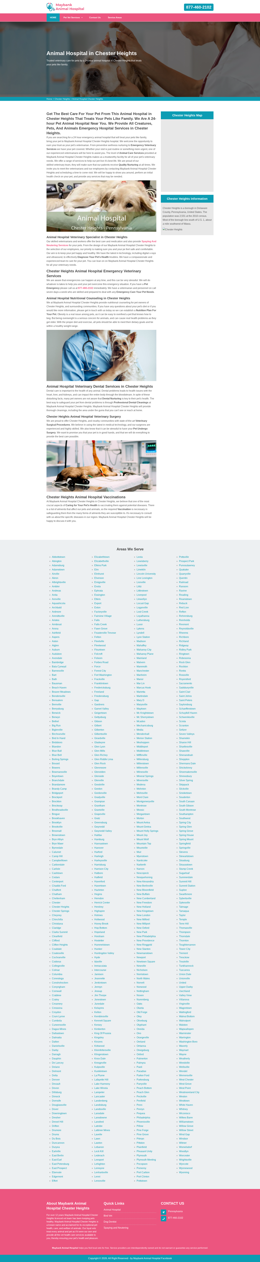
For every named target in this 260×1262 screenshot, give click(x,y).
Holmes (98, 915)
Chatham (57, 894)
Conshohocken (60, 982)
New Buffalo (143, 894)
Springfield (185, 843)
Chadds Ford (59, 885)
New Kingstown (145, 911)
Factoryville (100, 611)
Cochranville (58, 957)
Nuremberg (143, 999)
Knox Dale (100, 1058)
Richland (184, 641)
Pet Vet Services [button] (71, 17)
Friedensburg (101, 696)
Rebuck (183, 603)
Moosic (140, 810)
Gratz (97, 818)
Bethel (55, 721)
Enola (97, 586)
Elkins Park (100, 565)
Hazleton (99, 890)
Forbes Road (101, 662)
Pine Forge (143, 1130)
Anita (54, 595)
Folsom (98, 658)
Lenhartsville (101, 1172)
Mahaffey (141, 645)
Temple (183, 919)
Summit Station (187, 885)
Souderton (184, 797)
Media (140, 729)
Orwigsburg (143, 1050)
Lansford (99, 1121)
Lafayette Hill (101, 1079)
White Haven (186, 1105)
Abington (57, 561)
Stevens (183, 852)
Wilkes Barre (186, 1117)
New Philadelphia (146, 936)
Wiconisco (184, 1113)
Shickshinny (185, 767)
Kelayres (99, 1008)
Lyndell (140, 633)
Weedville (184, 1062)
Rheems (183, 633)
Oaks (139, 1003)
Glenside (99, 776)
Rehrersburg (185, 616)
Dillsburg (57, 1092)
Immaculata (100, 966)
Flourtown (99, 649)
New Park (142, 932)
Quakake (184, 569)
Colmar (56, 970)
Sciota (182, 721)
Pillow (140, 1126)
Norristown (142, 974)
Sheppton (184, 759)
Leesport (99, 1159)
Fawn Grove (100, 628)
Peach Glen (143, 1092)
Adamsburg (58, 565)
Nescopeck (143, 873)
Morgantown (143, 814)
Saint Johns (185, 696)
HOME (55, 17)
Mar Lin (141, 683)
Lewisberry (142, 561)
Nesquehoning (144, 877)
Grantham (99, 805)
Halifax (98, 835)
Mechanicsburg (145, 725)
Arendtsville (58, 616)
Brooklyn (56, 822)
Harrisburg (100, 864)
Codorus (56, 961)
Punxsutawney (187, 565)
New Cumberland (146, 898)
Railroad (183, 582)
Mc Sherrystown (145, 717)
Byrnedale (57, 848)
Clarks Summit (60, 932)
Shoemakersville (188, 772)
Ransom (183, 586)
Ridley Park (185, 649)
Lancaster (99, 1096)
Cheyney (57, 915)
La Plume (99, 1075)
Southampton (186, 814)
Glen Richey (101, 755)
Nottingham (143, 991)
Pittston (141, 1143)
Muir (139, 852)
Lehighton (99, 1164)
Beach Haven (59, 687)
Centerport (57, 881)
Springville (184, 848)
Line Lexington (144, 578)
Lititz (139, 586)
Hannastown (101, 843)
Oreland (141, 1041)
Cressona (57, 1008)
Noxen (140, 995)
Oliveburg (142, 1020)
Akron (55, 578)
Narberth (141, 864)
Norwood (141, 987)
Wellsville (184, 1067)
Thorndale (184, 936)
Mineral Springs (145, 776)
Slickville (184, 788)
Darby (55, 1050)
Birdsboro (57, 742)
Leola (140, 557)
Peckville (141, 1096)
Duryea (56, 1147)
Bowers (56, 767)
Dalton (55, 1041)
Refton (182, 611)
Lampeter (99, 1092)
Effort (54, 1181)
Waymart (183, 1050)
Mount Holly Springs (147, 831)
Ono (139, 1033)
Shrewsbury (185, 776)
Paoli (139, 1067)
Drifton (55, 1126)
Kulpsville (99, 1067)
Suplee (183, 890)
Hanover (99, 848)
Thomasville (185, 928)
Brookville (57, 826)
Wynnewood (185, 1168)
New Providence (145, 940)
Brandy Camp (59, 788)
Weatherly (184, 1058)
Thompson (184, 932)
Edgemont (57, 1176)
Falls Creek (100, 624)
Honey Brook (101, 923)
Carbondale (58, 864)
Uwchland (184, 991)
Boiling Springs (60, 759)
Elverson (99, 578)
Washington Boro (188, 1041)
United (182, 982)
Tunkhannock (186, 966)
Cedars (56, 877)
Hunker (98, 949)
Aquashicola (58, 603)
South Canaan (187, 801)
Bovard (56, 763)
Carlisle (56, 869)
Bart (54, 675)
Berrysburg (58, 708)
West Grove (185, 1084)
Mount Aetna (143, 822)
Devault (56, 1084)
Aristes (55, 620)
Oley (139, 1016)
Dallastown (58, 1033)
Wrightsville (185, 1159)
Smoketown (185, 793)
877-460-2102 (198, 7)
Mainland (142, 658)
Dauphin (56, 1058)
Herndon (99, 898)
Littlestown (142, 590)
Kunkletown (100, 1071)
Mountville (142, 848)
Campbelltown (59, 860)
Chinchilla (57, 919)
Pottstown (142, 1181)
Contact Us (95, 17)
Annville (56, 599)
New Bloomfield (145, 890)
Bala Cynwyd (59, 666)
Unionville (184, 978)
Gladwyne (99, 742)
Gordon (98, 788)
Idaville (98, 961)
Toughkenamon (187, 944)
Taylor (182, 915)
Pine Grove (143, 1134)
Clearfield (57, 936)
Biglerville (57, 729)
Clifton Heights (60, 944)
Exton (97, 607)
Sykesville (184, 902)
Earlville (56, 1151)
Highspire (99, 911)
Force (97, 666)
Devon (55, 1088)
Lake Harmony (102, 1084)
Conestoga (58, 978)
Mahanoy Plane (145, 654)
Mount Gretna (144, 826)
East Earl (57, 1159)
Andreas (56, 590)
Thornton (184, 940)
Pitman (140, 1138)
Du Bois (56, 1138)
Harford (98, 852)
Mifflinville (142, 755)
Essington (99, 595)
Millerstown (143, 763)
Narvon (140, 869)
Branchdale (58, 780)
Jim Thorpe (100, 995)
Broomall (57, 831)
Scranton (184, 725)
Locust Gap (143, 603)
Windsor (183, 1138)
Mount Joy (142, 835)
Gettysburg (100, 717)
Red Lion (184, 607)
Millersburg (143, 759)
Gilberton (99, 729)
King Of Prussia (102, 1033)
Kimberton (99, 1029)
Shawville (184, 751)
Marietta (141, 692)
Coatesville (58, 953)
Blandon (56, 746)
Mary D (140, 700)
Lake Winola (101, 1088)
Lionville (141, 582)
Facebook (166, 1258)
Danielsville (58, 1046)
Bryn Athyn (57, 839)
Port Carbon (143, 1172)
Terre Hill (184, 923)
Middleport (142, 746)
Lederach (99, 1155)
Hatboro (98, 873)
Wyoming (184, 1172)
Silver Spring (186, 780)
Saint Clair (184, 692)
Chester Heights (62, 99)
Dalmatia (57, 1037)
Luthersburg (143, 620)
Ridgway (184, 645)
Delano (56, 1067)
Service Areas (115, 17)
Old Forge (142, 1012)
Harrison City (101, 869)
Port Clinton (143, 1176)
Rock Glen (184, 662)
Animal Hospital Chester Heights (87, 99)
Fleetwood (100, 645)
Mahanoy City (144, 649)
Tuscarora (184, 970)
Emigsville (99, 582)
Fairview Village (103, 616)
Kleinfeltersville (102, 1050)
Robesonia (185, 658)
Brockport (57, 797)
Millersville (142, 767)
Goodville (99, 784)
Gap (96, 700)
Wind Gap (184, 1134)
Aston (55, 641)
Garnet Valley (101, 708)
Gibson (98, 721)
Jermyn (98, 987)
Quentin (183, 578)
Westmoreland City (189, 1092)
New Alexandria (145, 881)
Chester (56, 902)
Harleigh (99, 856)
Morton (140, 818)
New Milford (143, 919)
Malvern (141, 662)
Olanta (140, 1008)
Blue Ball (57, 751)
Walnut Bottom (187, 1016)
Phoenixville (143, 1121)
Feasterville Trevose (105, 633)
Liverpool (142, 595)
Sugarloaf (184, 873)
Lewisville (142, 565)
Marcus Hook (144, 687)
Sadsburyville (186, 687)
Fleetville (99, 641)
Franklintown (101, 683)
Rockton (183, 666)
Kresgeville (100, 1062)
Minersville (142, 780)
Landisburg (100, 1105)
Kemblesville (101, 1016)
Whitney (183, 1109)
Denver (56, 1079)
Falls (97, 620)
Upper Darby (186, 987)
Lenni (97, 1176)
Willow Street (186, 1130)
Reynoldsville (186, 628)
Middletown (143, 751)
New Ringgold (144, 944)
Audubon (57, 654)
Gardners (99, 704)
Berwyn (56, 717)
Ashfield (56, 633)
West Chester (186, 1079)
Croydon (56, 1012)
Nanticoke (142, 860)
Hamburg (99, 839)
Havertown (100, 885)
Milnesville (142, 772)
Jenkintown (100, 982)
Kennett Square (102, 1020)
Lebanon (99, 1147)
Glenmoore (100, 767)
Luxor (140, 624)
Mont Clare (142, 797)
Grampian (99, 801)
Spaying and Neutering (116, 1227)
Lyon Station (143, 637)
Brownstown (58, 835)
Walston (183, 1025)
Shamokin (184, 738)
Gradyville (99, 797)
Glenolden (99, 772)
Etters (97, 599)
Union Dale (185, 974)
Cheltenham (58, 898)
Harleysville (100, 860)
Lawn (97, 1138)
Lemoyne (99, 1168)
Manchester (143, 670)
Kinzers (98, 1041)
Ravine (183, 590)
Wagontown (185, 1008)
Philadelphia (143, 1117)
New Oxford (143, 928)
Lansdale (99, 1113)
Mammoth (142, 666)
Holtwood (99, 919)
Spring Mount (186, 839)
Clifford (56, 940)
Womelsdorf (185, 1147)
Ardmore (56, 611)
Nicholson (142, 970)
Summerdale (186, 877)
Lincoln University (146, 574)
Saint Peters (185, 700)
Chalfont (56, 890)
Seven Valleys (186, 734)
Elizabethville (101, 561)
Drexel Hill (57, 1121)
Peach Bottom (144, 1088)
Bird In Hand (58, 738)
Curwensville (59, 1025)
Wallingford (185, 1012)
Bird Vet (108, 1215)
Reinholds (184, 620)
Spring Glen (185, 826)
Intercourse (100, 970)
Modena (141, 784)
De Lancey (57, 1062)
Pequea (141, 1113)
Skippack (184, 784)
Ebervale (57, 1172)
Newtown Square (146, 961)
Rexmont (184, 624)
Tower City (184, 949)
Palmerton (142, 1058)
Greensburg (100, 822)
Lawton (98, 1143)
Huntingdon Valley (104, 953)
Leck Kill (99, 1151)
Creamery (57, 1003)
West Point (185, 1088)
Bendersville (58, 696)
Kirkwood (99, 1046)
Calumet (56, 852)
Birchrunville (58, 734)
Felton (97, 637)
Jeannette (99, 978)
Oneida (140, 1029)
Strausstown (185, 864)
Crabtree (56, 995)
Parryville (142, 1084)
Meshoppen (143, 742)
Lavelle (98, 1134)
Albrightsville (59, 582)
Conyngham (58, 987)
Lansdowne (100, 1117)
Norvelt (140, 982)
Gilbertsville (100, 734)
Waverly (183, 1046)
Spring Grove (186, 831)
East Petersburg (60, 1164)
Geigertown (100, 713)
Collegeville (58, 966)
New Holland (144, 907)
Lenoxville (99, 1181)
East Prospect (59, 1168)
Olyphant (141, 1025)
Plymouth (142, 1155)
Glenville (99, 780)
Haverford (99, 881)
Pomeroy (141, 1168)
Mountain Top (144, 843)
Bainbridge (58, 662)
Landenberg (100, 1100)
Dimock (56, 1096)
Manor (140, 679)
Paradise (141, 1071)
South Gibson (186, 805)
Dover (55, 1109)
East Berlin (58, 1155)
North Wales (143, 978)
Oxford (140, 1054)
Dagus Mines (59, 1029)
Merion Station (144, 738)
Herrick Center (102, 902)
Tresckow (184, 957)
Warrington (185, 1037)
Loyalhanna (143, 616)
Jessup (98, 991)
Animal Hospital (112, 1209)
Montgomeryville (145, 801)
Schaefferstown (187, 708)
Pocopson (142, 1164)
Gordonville (100, 793)
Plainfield (142, 1147)
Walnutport (184, 1020)
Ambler (56, 586)
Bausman (57, 683)
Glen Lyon (99, 746)
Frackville (99, 679)
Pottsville (184, 557)
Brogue (56, 814)
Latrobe (98, 1126)
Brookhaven (58, 818)
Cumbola (57, 1020)
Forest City (100, 670)
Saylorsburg (185, 704)
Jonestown (100, 999)
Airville (55, 574)
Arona (55, 628)
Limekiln (141, 569)
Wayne (182, 1054)
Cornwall (57, 991)
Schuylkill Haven (188, 713)
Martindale (142, 696)
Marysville (142, 704)
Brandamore (58, 784)
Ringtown (184, 654)
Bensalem (57, 700)
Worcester (184, 1155)
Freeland (99, 692)
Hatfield (98, 877)
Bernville (56, 704)
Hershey (98, 907)
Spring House (186, 835)
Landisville (100, 1109)
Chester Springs (60, 911)
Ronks (182, 670)
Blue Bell (57, 755)
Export (97, 603)
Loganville (142, 607)
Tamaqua (184, 911)
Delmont (56, 1071)
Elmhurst (99, 574)
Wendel (183, 1071)
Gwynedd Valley (103, 831)
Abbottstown (58, 557)
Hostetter (99, 940)
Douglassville (59, 1105)
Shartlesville (185, 746)
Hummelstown (102, 944)
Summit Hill (185, 881)
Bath (54, 679)
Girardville (99, 738)
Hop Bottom (100, 928)
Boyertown (57, 776)
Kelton (97, 1012)
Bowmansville (59, 772)
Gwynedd (99, 826)
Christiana (57, 923)
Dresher (56, 1117)
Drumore (56, 1130)
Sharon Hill (185, 742)
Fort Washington (103, 675)
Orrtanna (141, 1046)
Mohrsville (142, 793)
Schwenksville (187, 717)
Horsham (99, 936)
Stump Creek (186, 869)
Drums (55, 1134)
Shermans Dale (187, 763)
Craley (55, 999)
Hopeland (99, 932)
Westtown (184, 1100)
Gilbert (97, 725)
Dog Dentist (110, 1221)
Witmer (183, 1143)
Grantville (99, 810)
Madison (141, 641)
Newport (141, 957)
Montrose (142, 805)
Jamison (98, 974)
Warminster (185, 1033)
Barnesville (58, 670)
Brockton (56, 801)
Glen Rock (100, 763)
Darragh (56, 1054)
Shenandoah (186, 755)
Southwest (184, 818)
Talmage (183, 907)
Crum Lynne (58, 1016)
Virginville (184, 1003)
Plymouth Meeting (146, 1159)
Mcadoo (141, 721)
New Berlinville (145, 885)
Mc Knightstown (145, 713)
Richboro (184, 637)
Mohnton (141, 788)
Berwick (56, 713)
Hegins (98, 894)
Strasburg (184, 860)
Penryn (140, 1109)
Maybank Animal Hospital (147, 1258)
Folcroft (98, 654)
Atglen (55, 645)
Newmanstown (145, 953)
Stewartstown (186, 856)
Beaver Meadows (61, 692)
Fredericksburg (102, 687)
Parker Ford (143, 1075)
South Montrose (187, 810)
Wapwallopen (186, 1029)
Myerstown (142, 856)
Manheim (142, 675)
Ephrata (98, 590)
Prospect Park (186, 561)
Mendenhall (143, 734)
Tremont (183, 953)
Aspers (55, 637)
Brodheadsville (60, 810)
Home (49, 99)
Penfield (141, 1100)
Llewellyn (142, 599)
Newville (141, 966)
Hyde (97, 957)
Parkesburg (143, 1079)
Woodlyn (184, 1151)
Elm (96, 569)
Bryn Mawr (57, 843)
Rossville (184, 675)
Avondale (57, 658)
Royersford (185, 679)
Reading (183, 595)
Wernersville (185, 1075)
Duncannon (58, 1143)
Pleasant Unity (144, 1151)
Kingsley (99, 1037)
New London (143, 915)
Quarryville (185, 574)
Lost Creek (142, 611)
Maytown (141, 708)
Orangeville (143, 1037)
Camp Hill (57, 856)
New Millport (143, 923)
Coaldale (57, 949)
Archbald (57, 607)
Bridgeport (57, 793)
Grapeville (99, 814)
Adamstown (58, 569)
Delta (55, 1075)
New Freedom (144, 902)
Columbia (57, 974)
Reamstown (185, 599)
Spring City (185, 822)
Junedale (99, 1003)
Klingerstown (101, 1054)
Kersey (98, 1025)
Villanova (184, 999)
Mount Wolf (143, 839)
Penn (139, 1105)
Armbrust (57, 624)
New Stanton (143, 949)
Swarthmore (185, 894)
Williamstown (186, 1121)
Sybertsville (185, 898)
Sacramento (185, 683)
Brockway (57, 805)
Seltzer (183, 729)
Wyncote (183, 1164)
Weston (183, 1096)
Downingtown (59, 1113)
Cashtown (57, 873)
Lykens (140, 628)
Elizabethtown (102, 557)
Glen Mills (99, 751)
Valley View (185, 995)
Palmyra (141, 1062)
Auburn (56, 649)
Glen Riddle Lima (103, 759)
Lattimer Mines (102, 1130)
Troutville (184, 961)
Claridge (56, 928)
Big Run (56, 725)
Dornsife (56, 1100)
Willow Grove (186, 1126)
